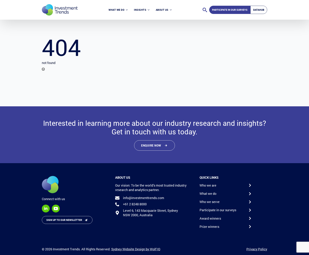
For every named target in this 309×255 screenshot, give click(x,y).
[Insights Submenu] (149, 10)
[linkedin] (46, 208)
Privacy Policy (256, 249)
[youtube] (56, 208)
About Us (162, 9)
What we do (116, 9)
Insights (140, 9)
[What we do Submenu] (127, 10)
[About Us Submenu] (171, 10)
